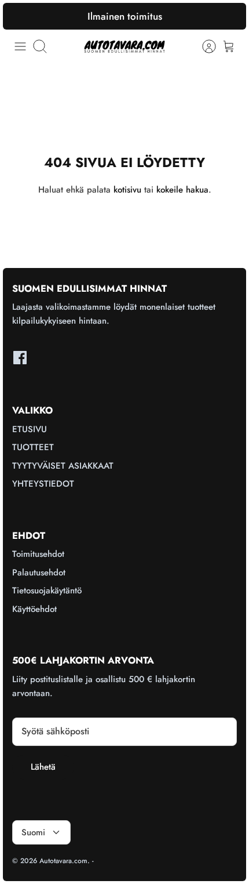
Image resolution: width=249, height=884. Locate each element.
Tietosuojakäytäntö (47, 590)
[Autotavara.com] (124, 46)
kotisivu (127, 189)
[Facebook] (20, 357)
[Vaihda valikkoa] (20, 46)
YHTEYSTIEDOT (43, 483)
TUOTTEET (33, 447)
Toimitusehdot (38, 554)
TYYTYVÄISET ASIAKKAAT (62, 465)
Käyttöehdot (34, 609)
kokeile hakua (182, 189)
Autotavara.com (63, 861)
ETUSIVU (29, 429)
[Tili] (203, 46)
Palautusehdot (38, 572)
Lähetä (43, 766)
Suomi (33, 832)
